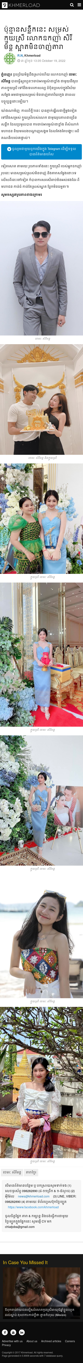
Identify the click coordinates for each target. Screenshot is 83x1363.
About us (31, 1341)
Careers (70, 1341)
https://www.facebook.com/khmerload (33, 1207)
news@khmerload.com (33, 1196)
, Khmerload (29, 55)
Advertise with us (12, 1341)
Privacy (6, 1345)
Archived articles (51, 1341)
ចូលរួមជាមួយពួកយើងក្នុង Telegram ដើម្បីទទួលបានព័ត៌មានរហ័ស (43, 151)
